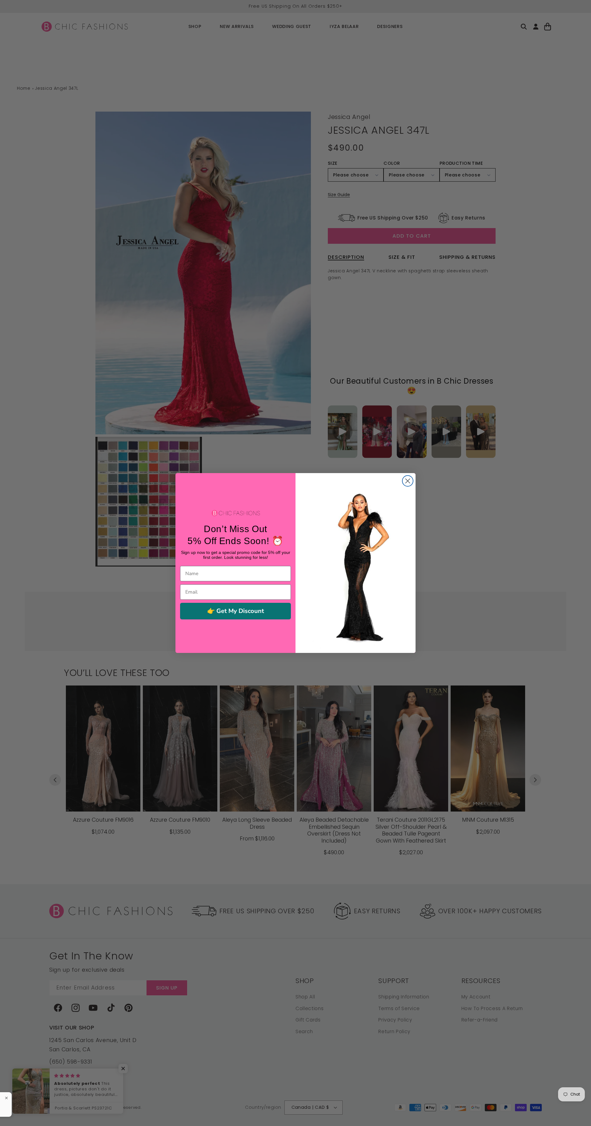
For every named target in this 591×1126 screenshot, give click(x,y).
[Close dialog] (407, 481)
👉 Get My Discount (235, 611)
